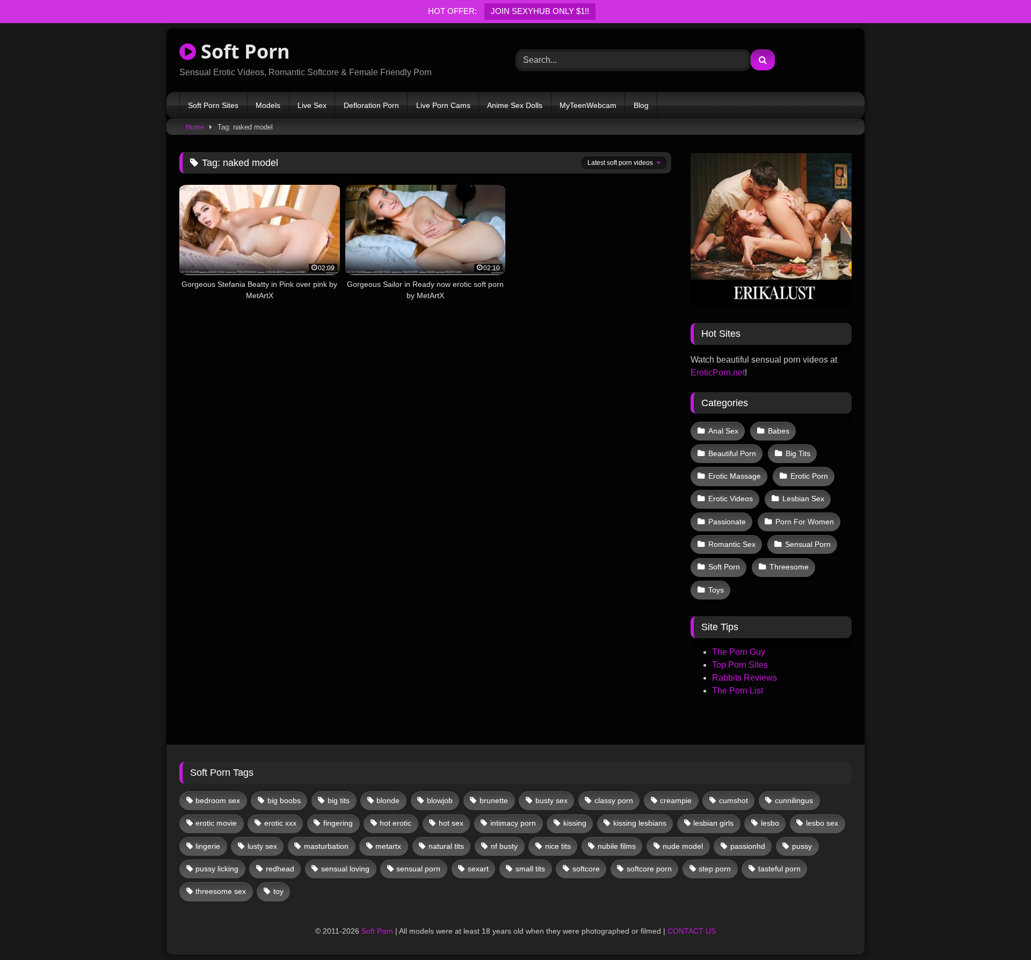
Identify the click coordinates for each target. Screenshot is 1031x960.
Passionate (727, 521)
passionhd (747, 846)
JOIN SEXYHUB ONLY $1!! (540, 11)
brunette (494, 800)
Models (268, 105)
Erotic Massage (734, 476)
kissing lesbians (639, 823)
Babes (778, 431)
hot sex (451, 823)
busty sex (551, 800)
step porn (715, 868)
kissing (574, 823)
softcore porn (649, 868)
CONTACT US (691, 931)
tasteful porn (779, 868)
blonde (388, 800)
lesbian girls (713, 823)
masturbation (326, 846)
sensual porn (418, 868)
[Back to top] (998, 928)
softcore (586, 868)
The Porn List (737, 690)
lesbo (770, 823)
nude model (683, 846)
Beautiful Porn (732, 453)
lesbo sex (822, 823)
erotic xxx (280, 823)
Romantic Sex (732, 544)
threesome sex (220, 891)
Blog (641, 105)
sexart (478, 868)
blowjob (440, 800)
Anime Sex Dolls (514, 105)
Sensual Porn (808, 544)
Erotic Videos (730, 498)
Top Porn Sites (740, 664)
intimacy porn (513, 823)
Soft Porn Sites (213, 105)
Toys (716, 590)
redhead (280, 868)
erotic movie (216, 823)
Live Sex (311, 105)
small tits (530, 868)
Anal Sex (723, 431)
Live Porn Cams (443, 105)
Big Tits (798, 453)
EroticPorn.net (718, 372)
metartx (388, 846)
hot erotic (395, 823)
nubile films (617, 846)
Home (195, 127)
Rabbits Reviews (744, 677)
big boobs (284, 800)
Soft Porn (243, 51)
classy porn (613, 800)
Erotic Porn (809, 476)
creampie (676, 800)
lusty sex (262, 846)
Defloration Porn (371, 105)
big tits (339, 800)
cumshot (733, 800)
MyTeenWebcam (588, 105)
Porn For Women (804, 521)
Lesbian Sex (803, 498)
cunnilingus (794, 800)
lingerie (207, 846)
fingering (338, 823)
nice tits (558, 846)
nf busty (504, 846)
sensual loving (345, 868)
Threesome (789, 566)
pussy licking (216, 868)
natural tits (446, 846)
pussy (802, 846)
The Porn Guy (738, 651)
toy (278, 891)
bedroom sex (217, 800)
